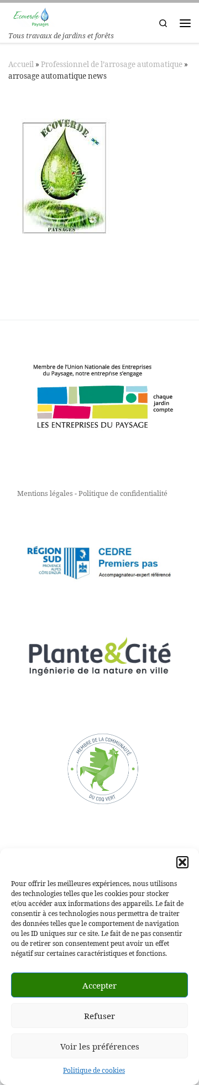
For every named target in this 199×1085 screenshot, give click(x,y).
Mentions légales (45, 493)
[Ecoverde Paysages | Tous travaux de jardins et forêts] (31, 16)
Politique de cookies (94, 1070)
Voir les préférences (99, 1046)
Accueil (21, 64)
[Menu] (185, 23)
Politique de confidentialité (122, 493)
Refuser (99, 1015)
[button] (182, 862)
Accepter (99, 985)
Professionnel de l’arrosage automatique (111, 64)
